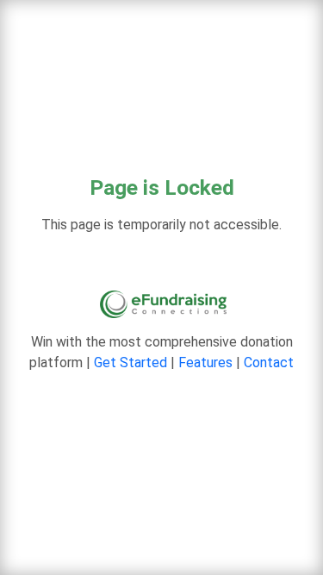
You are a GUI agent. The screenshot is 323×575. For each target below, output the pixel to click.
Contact (269, 362)
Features (205, 362)
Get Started (130, 362)
